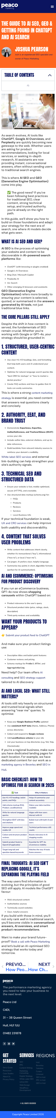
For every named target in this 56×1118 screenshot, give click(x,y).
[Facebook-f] (4, 1043)
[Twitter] (13, 1043)
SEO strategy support (32, 677)
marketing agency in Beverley (18, 764)
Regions (45, 1056)
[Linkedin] (8, 1043)
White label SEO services (16, 457)
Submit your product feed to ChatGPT (28, 635)
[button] (52, 6)
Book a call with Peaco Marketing (30, 941)
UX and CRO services (14, 523)
